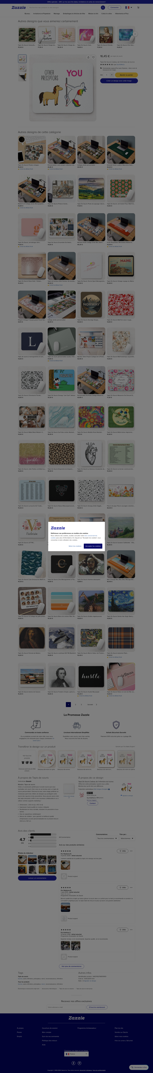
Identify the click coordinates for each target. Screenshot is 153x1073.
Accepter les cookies (93, 546)
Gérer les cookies (75, 546)
